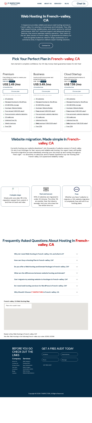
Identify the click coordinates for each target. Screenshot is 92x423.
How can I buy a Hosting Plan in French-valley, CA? (34, 260)
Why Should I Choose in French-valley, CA (36, 292)
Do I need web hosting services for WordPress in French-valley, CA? (40, 286)
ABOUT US (48, 4)
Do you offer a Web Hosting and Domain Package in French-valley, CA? (41, 267)
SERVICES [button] (57, 4)
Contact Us (46, 45)
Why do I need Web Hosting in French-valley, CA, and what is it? (39, 254)
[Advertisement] (46, 409)
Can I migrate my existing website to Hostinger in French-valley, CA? (41, 279)
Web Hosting (26, 371)
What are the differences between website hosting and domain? (39, 273)
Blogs (13, 371)
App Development (27, 365)
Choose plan (77, 91)
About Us (14, 361)
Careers (14, 373)
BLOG (67, 4)
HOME (39, 4)
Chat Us (80, 3)
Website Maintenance (28, 373)
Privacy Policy (15, 365)
